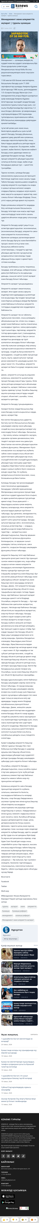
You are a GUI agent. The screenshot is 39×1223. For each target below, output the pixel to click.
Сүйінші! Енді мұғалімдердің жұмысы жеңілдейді (16, 1088)
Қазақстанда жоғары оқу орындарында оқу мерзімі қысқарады (19, 1051)
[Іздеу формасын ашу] (36, 6)
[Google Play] (19, 1202)
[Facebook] (3, 1156)
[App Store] (19, 1196)
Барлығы (34, 1034)
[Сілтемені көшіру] (14, 28)
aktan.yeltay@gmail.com (8, 1180)
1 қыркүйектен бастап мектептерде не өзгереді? (16, 1040)
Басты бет (4, 14)
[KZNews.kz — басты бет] (19, 6)
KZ (37, 1)
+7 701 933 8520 (6, 1174)
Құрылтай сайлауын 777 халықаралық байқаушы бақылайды (20, 1)
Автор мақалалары (10, 939)
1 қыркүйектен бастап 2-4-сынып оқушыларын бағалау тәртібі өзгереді (16, 1077)
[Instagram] (8, 1156)
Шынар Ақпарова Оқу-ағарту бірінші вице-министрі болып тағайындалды (18, 1100)
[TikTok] (23, 1156)
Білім (10, 14)
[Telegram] (18, 1156)
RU (34, 1)
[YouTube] (13, 1156)
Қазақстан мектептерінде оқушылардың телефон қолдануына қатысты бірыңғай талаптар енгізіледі (17, 1064)
